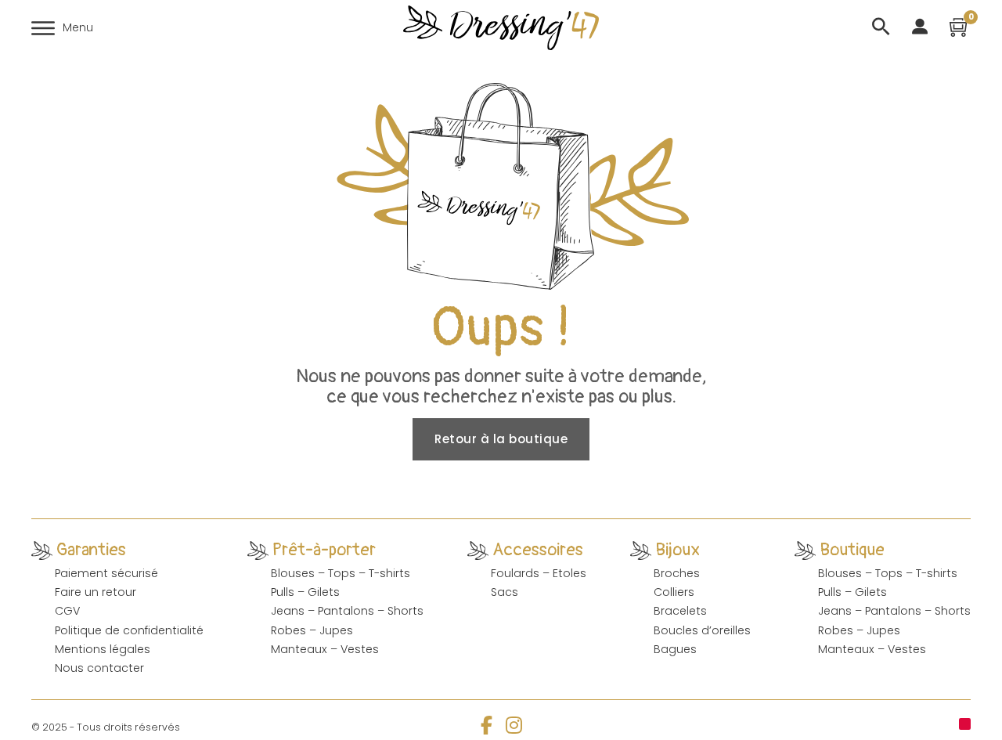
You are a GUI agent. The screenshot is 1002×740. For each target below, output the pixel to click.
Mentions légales (102, 649)
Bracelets (680, 611)
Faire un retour (95, 592)
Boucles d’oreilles (702, 630)
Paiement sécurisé (106, 573)
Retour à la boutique (501, 439)
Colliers (674, 592)
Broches (677, 573)
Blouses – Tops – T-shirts (340, 573)
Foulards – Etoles (538, 573)
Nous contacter (99, 668)
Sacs (504, 592)
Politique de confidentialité (129, 630)
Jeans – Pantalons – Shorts (347, 611)
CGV (67, 611)
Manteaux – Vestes (325, 649)
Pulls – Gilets (305, 592)
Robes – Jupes (312, 630)
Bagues (675, 649)
